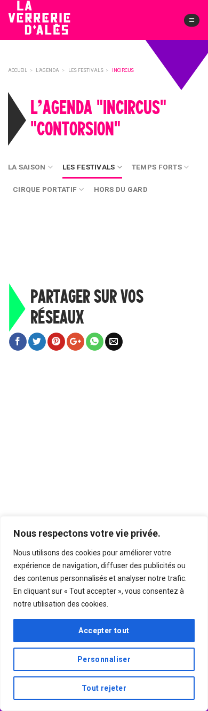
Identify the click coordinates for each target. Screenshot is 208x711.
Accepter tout (103, 630)
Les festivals (88, 167)
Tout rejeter (104, 688)
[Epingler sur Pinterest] (56, 342)
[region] (104, 613)
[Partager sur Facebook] (18, 342)
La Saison (26, 167)
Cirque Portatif (45, 189)
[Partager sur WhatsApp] (94, 342)
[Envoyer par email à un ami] (114, 342)
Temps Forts (157, 167)
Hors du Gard (121, 189)
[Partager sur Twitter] (37, 342)
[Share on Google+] (75, 342)
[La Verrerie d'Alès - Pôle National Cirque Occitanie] (56, 26)
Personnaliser (104, 659)
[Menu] (191, 20)
